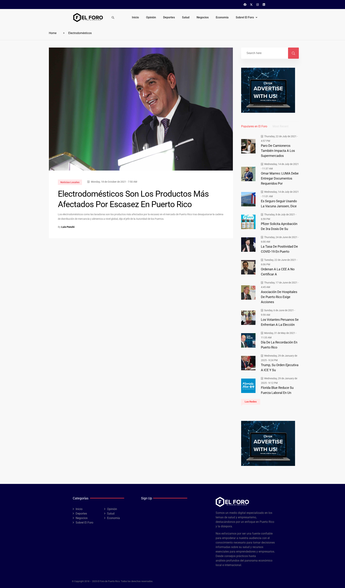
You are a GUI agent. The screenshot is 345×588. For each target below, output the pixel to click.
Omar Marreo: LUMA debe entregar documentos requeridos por (280, 178)
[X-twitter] (251, 4)
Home (52, 33)
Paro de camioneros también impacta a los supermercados (278, 151)
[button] (246, 17)
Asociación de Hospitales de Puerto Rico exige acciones (279, 297)
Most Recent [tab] (280, 126)
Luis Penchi (68, 226)
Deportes (169, 17)
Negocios (203, 17)
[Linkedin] (264, 4)
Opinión (151, 17)
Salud (185, 17)
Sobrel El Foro (245, 17)
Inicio (135, 17)
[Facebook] (245, 4)
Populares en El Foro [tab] (254, 126)
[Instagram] (257, 4)
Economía (222, 17)
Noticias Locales (69, 182)
